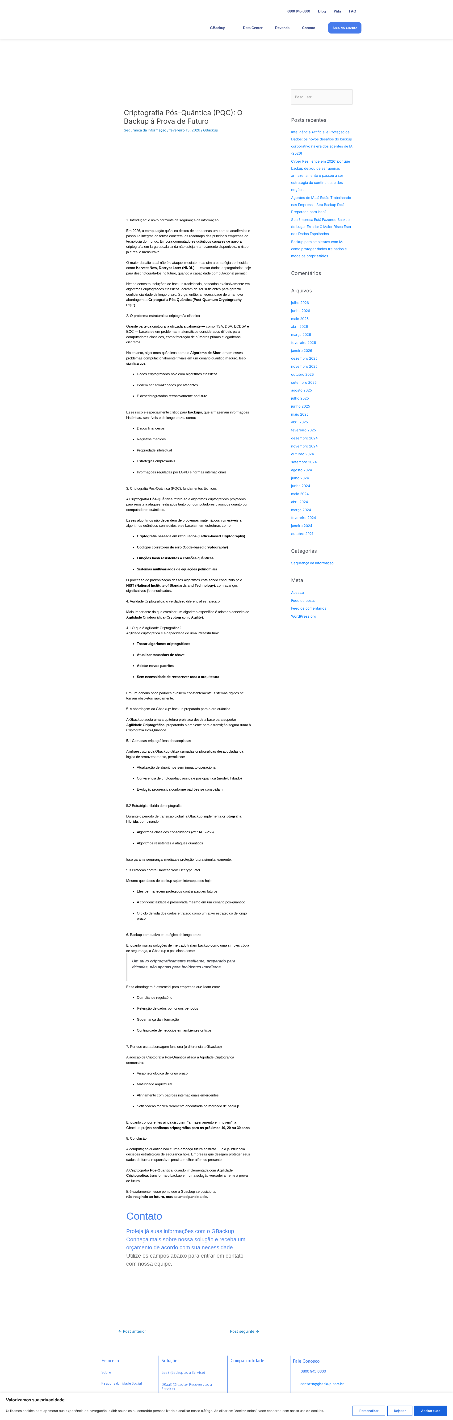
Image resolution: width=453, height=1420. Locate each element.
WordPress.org (303, 616)
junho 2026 (300, 310)
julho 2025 (300, 398)
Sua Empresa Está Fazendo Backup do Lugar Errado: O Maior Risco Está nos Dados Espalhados (321, 226)
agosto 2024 (301, 470)
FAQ (352, 11)
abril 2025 (299, 422)
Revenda (282, 28)
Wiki (337, 11)
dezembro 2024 (304, 438)
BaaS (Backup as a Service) (183, 1372)
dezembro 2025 (304, 358)
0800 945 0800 (298, 11)
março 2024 (301, 510)
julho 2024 (300, 478)
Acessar (298, 592)
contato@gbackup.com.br (322, 1383)
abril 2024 (299, 502)
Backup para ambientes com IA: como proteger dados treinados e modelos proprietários (319, 249)
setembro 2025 (304, 382)
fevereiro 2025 (303, 430)
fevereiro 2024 (303, 517)
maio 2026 (300, 318)
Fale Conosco (306, 1361)
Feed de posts (303, 600)
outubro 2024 (302, 454)
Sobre (106, 1372)
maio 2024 (300, 494)
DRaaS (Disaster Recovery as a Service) (187, 1386)
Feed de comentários (308, 608)
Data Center (253, 28)
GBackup (217, 28)
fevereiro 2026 (303, 342)
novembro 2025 (304, 366)
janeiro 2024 (301, 525)
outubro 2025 (302, 374)
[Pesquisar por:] (322, 97)
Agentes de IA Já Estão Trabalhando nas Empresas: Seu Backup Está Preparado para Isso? (321, 204)
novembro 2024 (304, 446)
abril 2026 (299, 326)
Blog (322, 11)
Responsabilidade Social (121, 1383)
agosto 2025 (301, 390)
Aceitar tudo (430, 1411)
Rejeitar (400, 1411)
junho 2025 (300, 406)
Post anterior (132, 1331)
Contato (308, 28)
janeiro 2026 (301, 350)
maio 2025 (300, 414)
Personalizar (368, 1411)
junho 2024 (300, 486)
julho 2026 (300, 302)
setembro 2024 (304, 462)
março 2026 (301, 334)
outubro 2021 (302, 533)
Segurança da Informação (145, 130)
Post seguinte (244, 1331)
